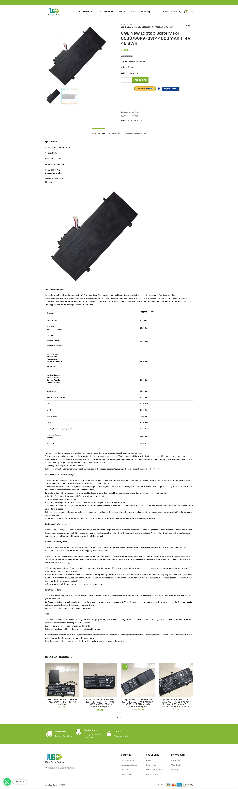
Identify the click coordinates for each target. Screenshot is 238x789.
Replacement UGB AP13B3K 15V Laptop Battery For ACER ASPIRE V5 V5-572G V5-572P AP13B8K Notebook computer (137, 703)
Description (98, 133)
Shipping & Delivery (136, 133)
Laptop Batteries (128, 760)
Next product (191, 25)
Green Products (127, 774)
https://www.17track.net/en (71, 465)
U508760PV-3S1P (131, 116)
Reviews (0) (115, 133)
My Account (176, 760)
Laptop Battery (132, 24)
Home (123, 24)
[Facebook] (128, 120)
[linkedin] (138, 120)
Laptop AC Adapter (129, 765)
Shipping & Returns (154, 769)
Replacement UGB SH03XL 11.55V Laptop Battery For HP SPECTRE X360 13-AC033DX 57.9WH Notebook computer (100, 703)
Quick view (77, 672)
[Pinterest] (135, 120)
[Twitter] (131, 120)
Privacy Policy (152, 774)
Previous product (186, 25)
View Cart (175, 765)
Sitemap (174, 769)
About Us (150, 760)
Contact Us (151, 765)
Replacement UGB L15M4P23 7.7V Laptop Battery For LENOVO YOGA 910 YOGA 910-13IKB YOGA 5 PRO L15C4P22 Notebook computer (176, 703)
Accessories (126, 769)
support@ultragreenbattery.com (61, 768)
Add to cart (140, 80)
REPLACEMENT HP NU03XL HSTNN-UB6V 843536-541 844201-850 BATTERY (62, 701)
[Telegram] (141, 120)
